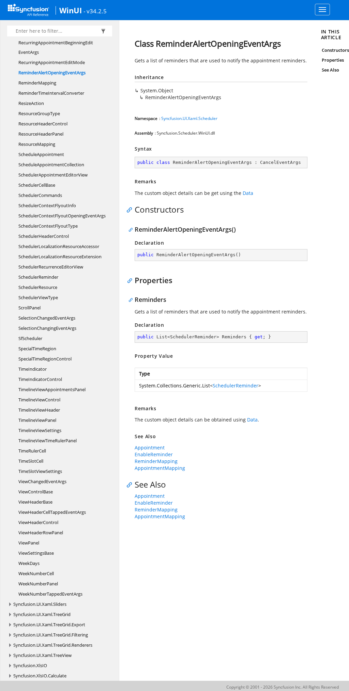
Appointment (150, 447)
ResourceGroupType (39, 113)
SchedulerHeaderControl (43, 236)
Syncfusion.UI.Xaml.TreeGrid (42, 614)
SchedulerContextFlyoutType (48, 226)
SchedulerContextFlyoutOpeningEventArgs (62, 216)
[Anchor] (131, 209)
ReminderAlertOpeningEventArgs (52, 73)
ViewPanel (28, 543)
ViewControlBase (35, 492)
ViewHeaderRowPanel (40, 532)
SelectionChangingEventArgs (47, 328)
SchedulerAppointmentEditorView (53, 175)
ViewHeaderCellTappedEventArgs (52, 512)
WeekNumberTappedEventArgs (50, 594)
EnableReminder (154, 454)
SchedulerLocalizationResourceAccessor (58, 246)
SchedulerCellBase (36, 185)
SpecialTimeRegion (37, 349)
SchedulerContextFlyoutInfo (47, 205)
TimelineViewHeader (39, 410)
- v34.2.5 (95, 11)
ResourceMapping (36, 144)
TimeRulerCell (32, 451)
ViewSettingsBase (36, 553)
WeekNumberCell (36, 573)
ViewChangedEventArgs (42, 481)
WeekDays (29, 563)
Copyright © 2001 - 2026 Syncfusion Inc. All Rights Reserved (282, 687)
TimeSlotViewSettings (40, 471)
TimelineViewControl (39, 400)
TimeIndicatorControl (40, 379)
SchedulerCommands (40, 195)
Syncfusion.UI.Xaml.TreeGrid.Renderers (52, 645)
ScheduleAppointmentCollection (51, 165)
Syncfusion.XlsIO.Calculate (39, 676)
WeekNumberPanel (38, 584)
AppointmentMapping (160, 468)
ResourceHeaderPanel (40, 134)
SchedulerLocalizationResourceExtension (60, 257)
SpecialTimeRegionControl (45, 359)
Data (248, 193)
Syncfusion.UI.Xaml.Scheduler (189, 118)
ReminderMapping (37, 83)
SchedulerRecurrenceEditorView (50, 267)
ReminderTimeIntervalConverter (51, 93)
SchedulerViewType (38, 297)
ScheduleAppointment (41, 154)
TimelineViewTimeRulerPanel (47, 440)
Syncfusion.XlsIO (30, 665)
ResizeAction (31, 103)
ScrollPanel (29, 308)
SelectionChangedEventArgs (46, 318)
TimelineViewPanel (37, 420)
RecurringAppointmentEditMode (51, 62)
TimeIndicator (32, 369)
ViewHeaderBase (35, 502)
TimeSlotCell (30, 461)
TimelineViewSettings (39, 430)
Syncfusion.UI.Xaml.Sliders (39, 604)
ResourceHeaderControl (42, 124)
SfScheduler (30, 338)
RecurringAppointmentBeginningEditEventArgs (55, 47)
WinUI (70, 10)
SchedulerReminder (38, 277)
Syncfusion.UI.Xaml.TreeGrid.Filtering (50, 635)
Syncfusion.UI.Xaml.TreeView (42, 655)
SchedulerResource (37, 287)
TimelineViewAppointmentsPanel (52, 389)
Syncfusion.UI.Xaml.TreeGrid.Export (49, 624)
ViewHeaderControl (38, 522)
